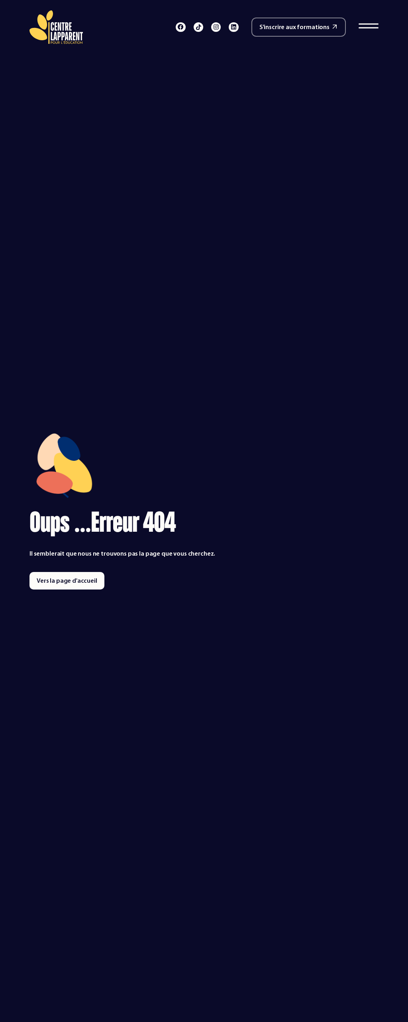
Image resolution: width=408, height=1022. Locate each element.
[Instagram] (216, 27)
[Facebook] (180, 27)
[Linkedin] (233, 27)
